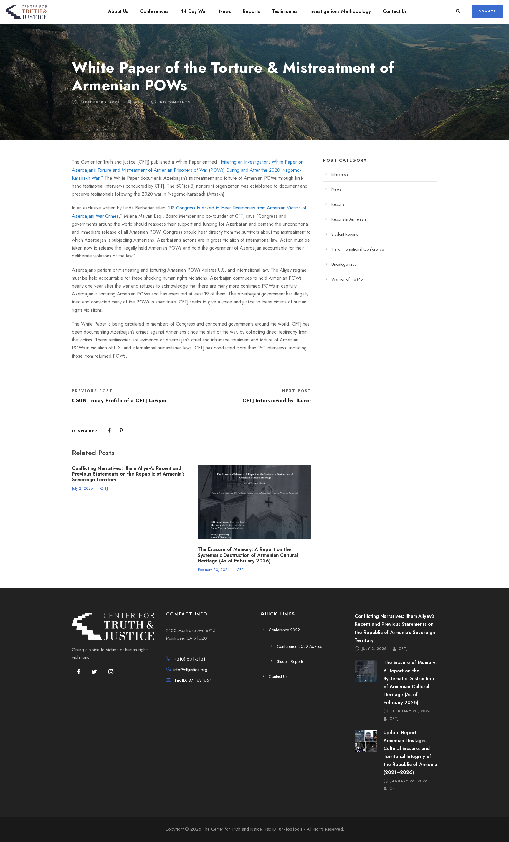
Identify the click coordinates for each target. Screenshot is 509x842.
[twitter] (94, 672)
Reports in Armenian (348, 219)
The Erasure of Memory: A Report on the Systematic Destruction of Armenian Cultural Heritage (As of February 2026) (248, 555)
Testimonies (285, 11)
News (225, 11)
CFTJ (139, 102)
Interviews (339, 174)
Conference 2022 (284, 630)
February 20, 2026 (214, 569)
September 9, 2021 (99, 102)
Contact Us (395, 11)
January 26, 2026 (409, 781)
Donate (487, 11)
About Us (118, 11)
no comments (175, 102)
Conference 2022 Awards (299, 646)
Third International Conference (357, 249)
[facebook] (78, 672)
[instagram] (110, 672)
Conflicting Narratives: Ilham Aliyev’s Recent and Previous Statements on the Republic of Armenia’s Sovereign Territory (128, 474)
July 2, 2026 (82, 488)
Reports (251, 11)
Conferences (154, 11)
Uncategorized (344, 264)
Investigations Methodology (340, 11)
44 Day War (193, 11)
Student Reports (344, 234)
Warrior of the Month (349, 279)
